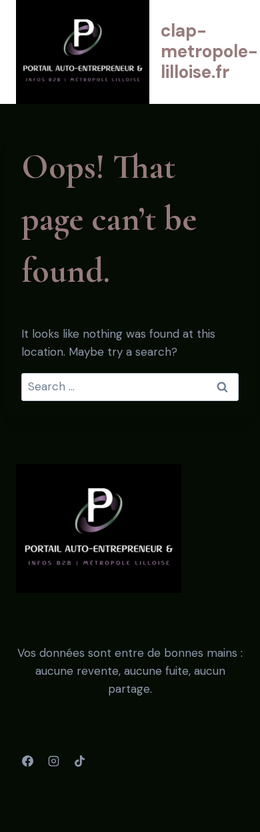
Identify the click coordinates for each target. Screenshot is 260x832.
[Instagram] (53, 760)
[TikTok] (79, 760)
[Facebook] (27, 760)
